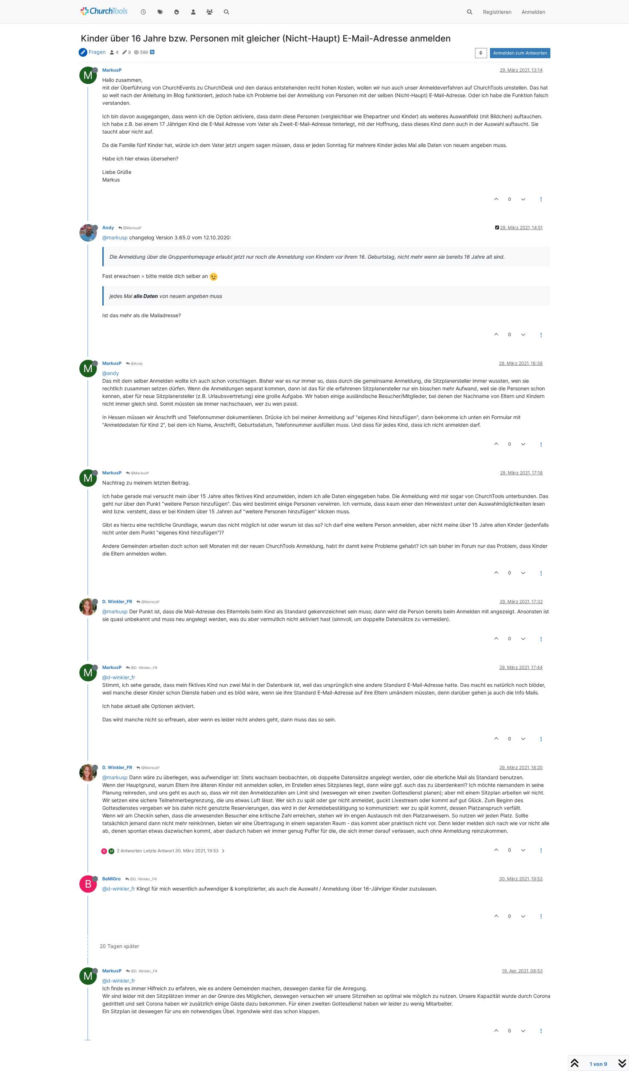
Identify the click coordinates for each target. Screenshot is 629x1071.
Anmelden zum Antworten (520, 53)
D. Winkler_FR (117, 601)
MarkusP (112, 70)
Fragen (97, 52)
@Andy (136, 363)
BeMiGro (111, 878)
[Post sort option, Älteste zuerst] (481, 53)
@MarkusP (131, 228)
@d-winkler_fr (118, 677)
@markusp (115, 237)
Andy (108, 227)
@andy (110, 373)
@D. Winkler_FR (143, 667)
